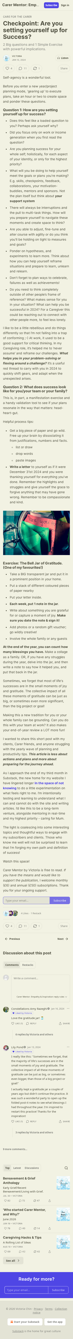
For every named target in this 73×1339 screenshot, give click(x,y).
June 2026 (9, 1219)
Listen (65, 58)
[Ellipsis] (68, 1008)
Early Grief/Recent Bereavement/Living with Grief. (23, 1189)
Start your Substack (26, 1322)
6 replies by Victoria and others (34, 1034)
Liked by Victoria (24, 1013)
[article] (36, 1189)
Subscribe (51, 5)
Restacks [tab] (27, 965)
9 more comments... (15, 1149)
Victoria (17, 56)
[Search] (66, 1168)
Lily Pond (17, 1047)
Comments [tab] (12, 965)
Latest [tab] (17, 1168)
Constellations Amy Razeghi (29, 1008)
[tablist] (19, 965)
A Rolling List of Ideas (17, 1242)
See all (10, 1260)
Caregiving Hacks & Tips (22, 1237)
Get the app (55, 1322)
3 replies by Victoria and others (34, 1132)
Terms (49, 1309)
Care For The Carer (17, 16)
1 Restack (36, 913)
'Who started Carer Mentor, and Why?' (24, 1212)
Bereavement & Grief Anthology (19, 1181)
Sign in (65, 5)
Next (60, 939)
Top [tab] (7, 1168)
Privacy (38, 1309)
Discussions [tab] (32, 1168)
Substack (18, 1331)
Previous (14, 939)
